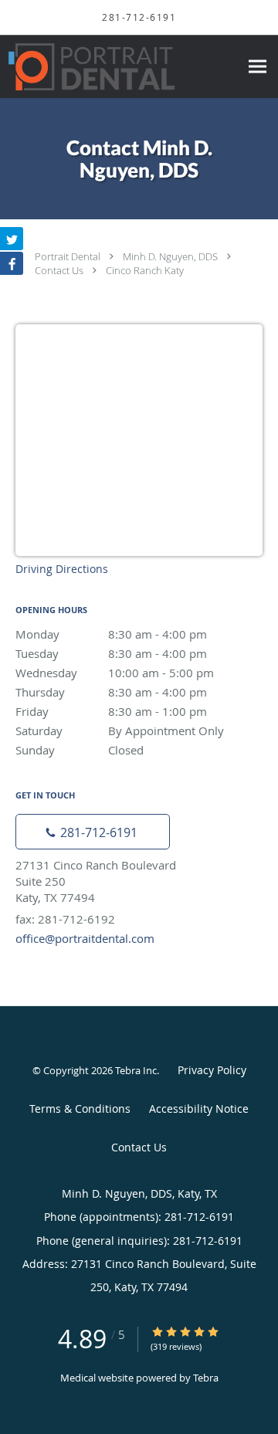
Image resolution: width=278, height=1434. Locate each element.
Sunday (79, 750)
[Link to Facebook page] (11, 263)
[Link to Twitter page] (11, 238)
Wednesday (114, 672)
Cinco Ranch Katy (145, 270)
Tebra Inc (136, 1070)
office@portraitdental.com (84, 938)
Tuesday (111, 653)
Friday (111, 711)
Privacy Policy (212, 1070)
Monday (111, 634)
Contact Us (59, 270)
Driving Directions (61, 568)
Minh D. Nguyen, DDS (170, 256)
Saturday (119, 730)
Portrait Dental (67, 256)
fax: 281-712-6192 (65, 919)
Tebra (206, 1378)
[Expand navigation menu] (257, 67)
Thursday (111, 692)
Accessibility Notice (199, 1108)
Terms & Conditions (80, 1108)
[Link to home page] (119, 67)
